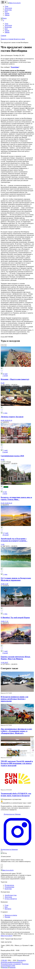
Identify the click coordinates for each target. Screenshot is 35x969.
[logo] (14, 3)
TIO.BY (4, 960)
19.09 (7, 503)
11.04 (3, 662)
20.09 (2, 459)
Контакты (8, 908)
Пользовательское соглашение (11, 964)
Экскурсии (8, 8)
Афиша (7, 15)
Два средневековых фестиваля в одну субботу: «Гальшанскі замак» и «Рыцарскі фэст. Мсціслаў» (16, 731)
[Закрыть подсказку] (1, 851)
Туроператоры (9, 887)
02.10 (10, 420)
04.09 (3, 420)
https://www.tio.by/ (7, 935)
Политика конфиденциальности (11, 962)
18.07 (6, 662)
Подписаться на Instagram (9, 849)
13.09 (2, 544)
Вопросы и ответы (11, 915)
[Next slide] (5, 345)
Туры (6, 6)
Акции (7, 13)
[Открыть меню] (4, 2)
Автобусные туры (11, 895)
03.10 (10, 503)
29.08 (3, 584)
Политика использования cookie (14, 964)
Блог (6, 11)
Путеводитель (9, 885)
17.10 (6, 621)
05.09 (2, 383)
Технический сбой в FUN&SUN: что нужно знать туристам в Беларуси (16, 794)
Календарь (8, 10)
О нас (6, 905)
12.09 (6, 584)
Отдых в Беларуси (11, 898)
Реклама (7, 917)
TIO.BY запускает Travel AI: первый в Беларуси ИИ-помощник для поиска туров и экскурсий (17, 763)
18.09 (7, 420)
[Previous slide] (2, 345)
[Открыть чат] (2, 865)
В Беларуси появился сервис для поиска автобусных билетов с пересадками (14, 699)
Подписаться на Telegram (12, 814)
